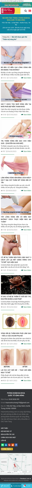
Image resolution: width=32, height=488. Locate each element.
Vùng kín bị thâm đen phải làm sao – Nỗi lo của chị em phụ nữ (16, 334)
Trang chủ (5, 37)
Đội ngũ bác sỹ (6, 431)
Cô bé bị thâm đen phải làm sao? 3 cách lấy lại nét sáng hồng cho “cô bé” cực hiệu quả (16, 259)
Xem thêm (27, 78)
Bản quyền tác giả (7, 434)
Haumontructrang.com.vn (10, 412)
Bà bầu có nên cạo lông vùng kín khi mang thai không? (16, 68)
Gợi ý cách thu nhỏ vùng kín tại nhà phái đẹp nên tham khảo (16, 105)
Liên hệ (3, 440)
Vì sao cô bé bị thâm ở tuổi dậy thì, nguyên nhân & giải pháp (16, 298)
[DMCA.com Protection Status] (7, 449)
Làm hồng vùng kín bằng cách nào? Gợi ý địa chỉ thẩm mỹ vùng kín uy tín (16, 180)
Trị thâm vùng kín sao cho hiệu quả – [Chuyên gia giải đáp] (16, 142)
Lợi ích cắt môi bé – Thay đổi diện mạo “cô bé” (16, 371)
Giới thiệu (4, 428)
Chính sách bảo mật (8, 437)
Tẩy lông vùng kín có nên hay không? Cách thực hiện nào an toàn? (16, 219)
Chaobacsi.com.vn (25, 478)
